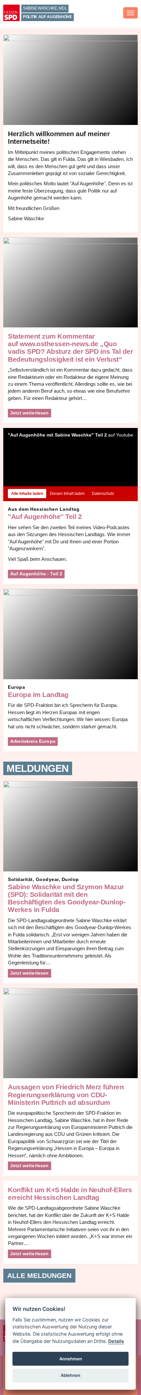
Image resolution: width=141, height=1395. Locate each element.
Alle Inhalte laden (27, 493)
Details (116, 1341)
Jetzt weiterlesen (29, 412)
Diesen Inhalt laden (67, 493)
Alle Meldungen (39, 1275)
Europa (16, 687)
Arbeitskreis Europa (32, 741)
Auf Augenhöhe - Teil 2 (36, 573)
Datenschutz (103, 493)
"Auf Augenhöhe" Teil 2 (45, 516)
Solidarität (20, 879)
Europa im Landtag (38, 694)
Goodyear (47, 879)
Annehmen (70, 1358)
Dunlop (70, 879)
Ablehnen (70, 1375)
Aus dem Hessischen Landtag (43, 509)
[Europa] (70, 634)
